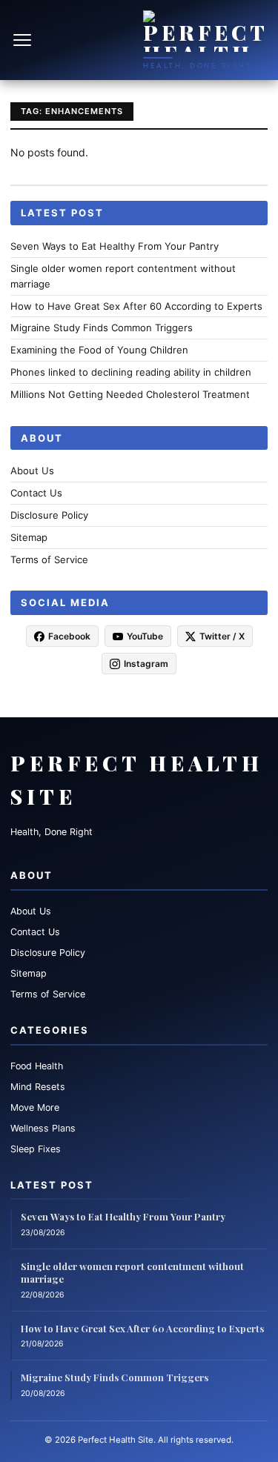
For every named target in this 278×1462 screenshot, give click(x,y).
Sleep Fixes (35, 1148)
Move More (34, 1107)
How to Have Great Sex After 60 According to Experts (136, 306)
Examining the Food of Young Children (99, 350)
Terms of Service (49, 559)
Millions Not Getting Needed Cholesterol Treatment (130, 394)
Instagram (146, 663)
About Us (32, 470)
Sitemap (28, 537)
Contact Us (36, 493)
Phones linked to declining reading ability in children (130, 372)
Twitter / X (222, 636)
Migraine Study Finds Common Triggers (101, 327)
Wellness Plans (43, 1128)
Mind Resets (37, 1086)
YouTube (145, 636)
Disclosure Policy (49, 515)
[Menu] (23, 40)
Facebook (69, 636)
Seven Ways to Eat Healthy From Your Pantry (114, 246)
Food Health (36, 1065)
